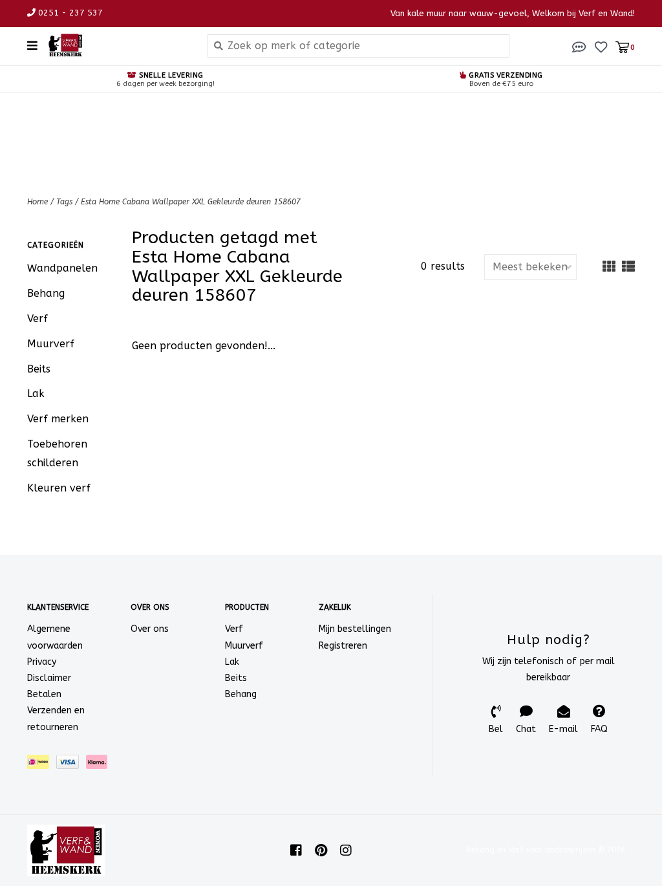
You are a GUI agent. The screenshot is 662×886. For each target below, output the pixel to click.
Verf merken (58, 419)
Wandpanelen (62, 268)
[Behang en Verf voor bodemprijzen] (117, 45)
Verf (37, 318)
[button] (579, 46)
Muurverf (50, 344)
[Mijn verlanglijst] (601, 46)
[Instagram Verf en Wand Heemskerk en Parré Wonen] (346, 850)
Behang (46, 293)
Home (37, 201)
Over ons (150, 628)
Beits (38, 369)
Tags (64, 201)
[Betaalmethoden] (41, 764)
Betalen (44, 694)
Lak (36, 393)
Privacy (41, 661)
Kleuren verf (59, 488)
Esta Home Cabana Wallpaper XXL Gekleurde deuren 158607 (191, 201)
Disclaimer (49, 678)
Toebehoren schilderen (57, 453)
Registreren (343, 645)
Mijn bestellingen (355, 628)
